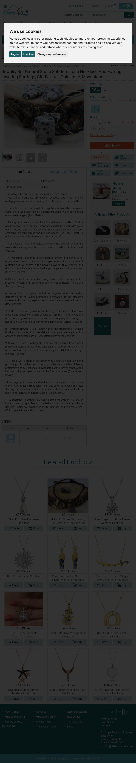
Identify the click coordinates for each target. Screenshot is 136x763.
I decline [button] (28, 54)
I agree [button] (15, 54)
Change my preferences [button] (51, 54)
